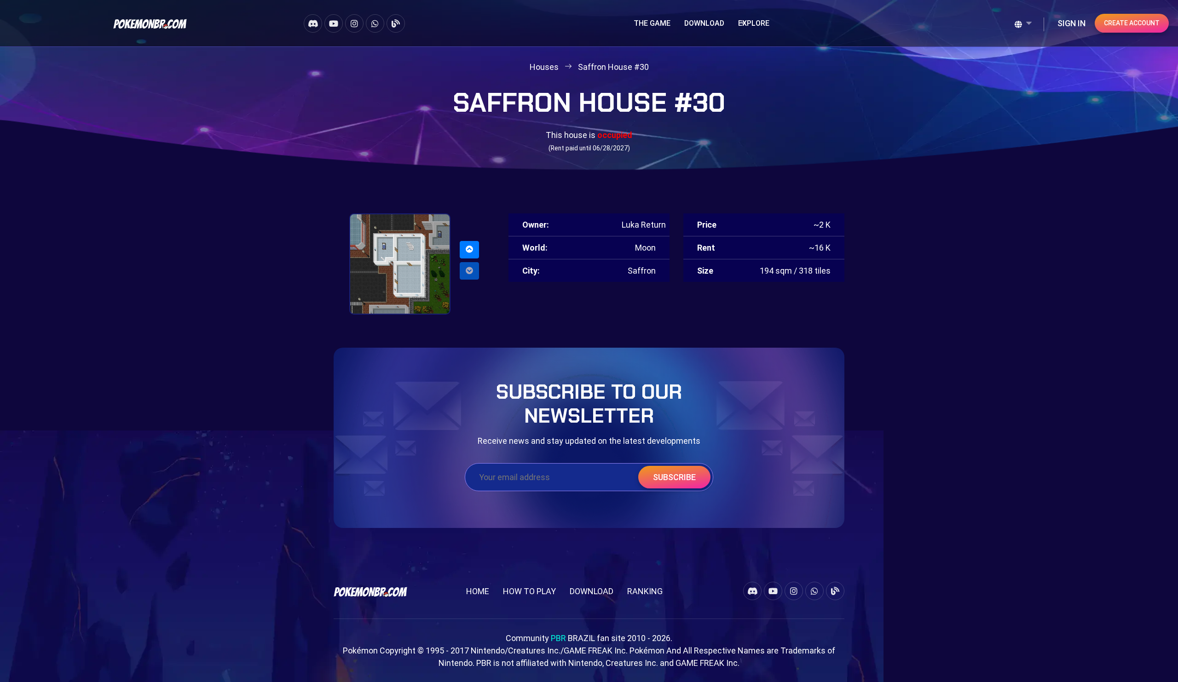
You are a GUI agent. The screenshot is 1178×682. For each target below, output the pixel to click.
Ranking (645, 591)
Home (477, 591)
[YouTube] (333, 23)
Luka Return (644, 224)
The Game (652, 23)
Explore (753, 23)
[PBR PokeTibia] (150, 23)
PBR (558, 638)
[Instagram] (354, 23)
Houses (544, 67)
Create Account (1132, 23)
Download (704, 23)
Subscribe (674, 477)
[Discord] (313, 23)
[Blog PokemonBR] (396, 23)
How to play (529, 591)
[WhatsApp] (375, 23)
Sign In (1071, 23)
